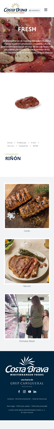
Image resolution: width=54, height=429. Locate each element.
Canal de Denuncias (39, 399)
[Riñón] (27, 102)
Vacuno (10, 146)
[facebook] (19, 391)
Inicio (9, 142)
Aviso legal (11, 406)
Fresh (33, 142)
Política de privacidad (39, 406)
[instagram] (24, 391)
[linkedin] (35, 391)
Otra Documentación (23, 399)
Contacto (10, 399)
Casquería (23, 146)
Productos (21, 142)
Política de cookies (23, 406)
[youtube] (29, 391)
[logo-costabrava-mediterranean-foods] (15, 8)
